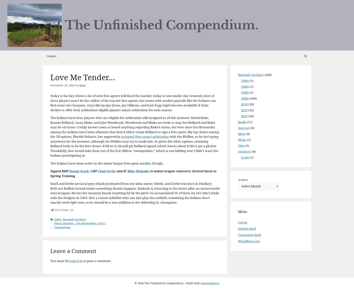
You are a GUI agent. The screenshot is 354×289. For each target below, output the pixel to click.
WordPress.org (249, 241)
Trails (245, 157)
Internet (244, 128)
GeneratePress (210, 283)
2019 (244, 110)
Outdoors (244, 152)
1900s (245, 81)
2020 (244, 116)
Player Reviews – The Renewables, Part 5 (80, 223)
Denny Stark (79, 171)
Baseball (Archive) (74, 219)
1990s (245, 93)
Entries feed (247, 228)
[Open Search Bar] (305, 56)
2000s (57, 219)
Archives (243, 179)
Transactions (62, 227)
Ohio (241, 146)
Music (242, 140)
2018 (244, 104)
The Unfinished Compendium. (161, 25)
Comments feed (249, 235)
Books (242, 122)
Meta (241, 134)
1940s (245, 87)
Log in (242, 222)
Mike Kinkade (138, 171)
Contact (51, 56)
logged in (76, 261)
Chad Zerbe (107, 171)
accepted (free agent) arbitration (145, 136)
